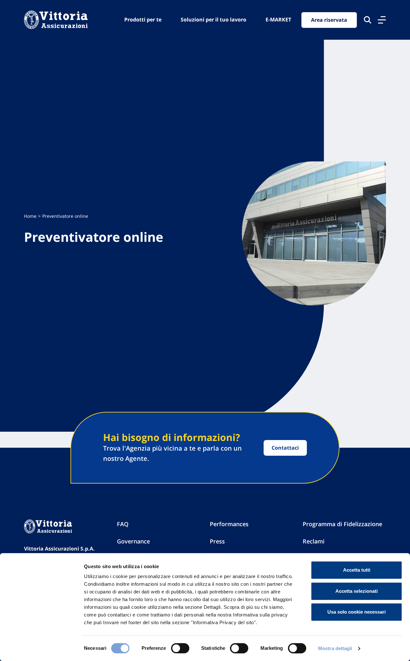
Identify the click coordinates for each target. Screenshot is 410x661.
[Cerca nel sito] (367, 20)
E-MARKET (278, 19)
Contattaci (285, 447)
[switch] (180, 648)
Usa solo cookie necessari (356, 612)
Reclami (313, 541)
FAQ (122, 524)
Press (217, 541)
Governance (133, 541)
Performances (229, 524)
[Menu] (382, 20)
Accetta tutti (356, 570)
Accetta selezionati (356, 591)
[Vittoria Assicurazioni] (56, 20)
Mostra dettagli (335, 648)
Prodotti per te (142, 19)
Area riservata (329, 19)
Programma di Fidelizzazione (342, 524)
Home (30, 216)
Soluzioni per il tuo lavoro (213, 19)
